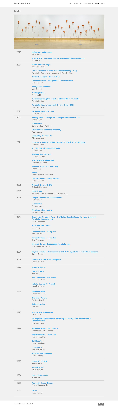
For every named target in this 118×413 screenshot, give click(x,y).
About (76, 3)
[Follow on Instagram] (102, 404)
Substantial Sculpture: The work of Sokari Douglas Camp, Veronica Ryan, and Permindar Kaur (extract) (64, 218)
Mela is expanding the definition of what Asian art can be (55, 99)
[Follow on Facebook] (99, 404)
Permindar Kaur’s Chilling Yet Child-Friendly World (52, 81)
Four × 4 (35, 391)
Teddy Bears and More (41, 87)
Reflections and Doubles (42, 52)
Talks (102, 3)
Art (81, 3)
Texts (97, 3)
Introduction (37, 124)
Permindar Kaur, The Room (43, 111)
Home (70, 3)
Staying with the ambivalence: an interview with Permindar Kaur (58, 58)
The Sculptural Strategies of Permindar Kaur (56, 117)
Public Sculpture (88, 3)
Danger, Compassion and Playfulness (47, 197)
